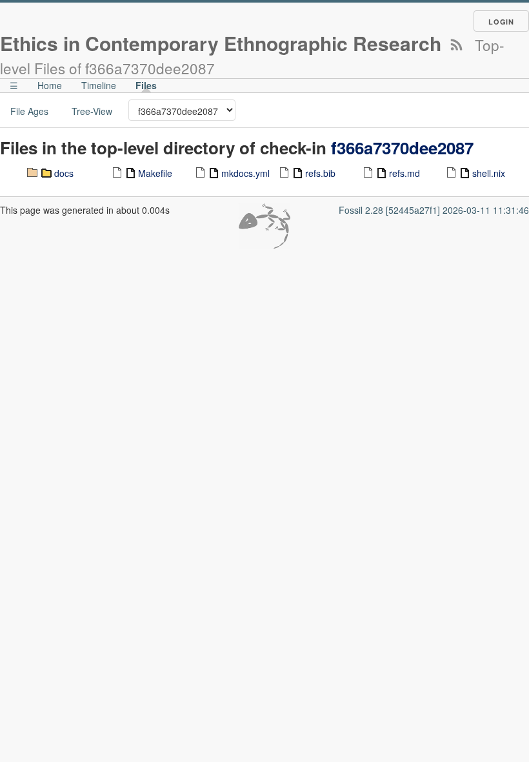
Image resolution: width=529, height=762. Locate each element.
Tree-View (92, 111)
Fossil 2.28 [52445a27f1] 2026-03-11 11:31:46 (434, 209)
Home (49, 85)
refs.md (404, 173)
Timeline (98, 85)
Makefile (155, 173)
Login (501, 21)
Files (146, 85)
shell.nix (488, 173)
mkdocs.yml (245, 173)
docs (64, 173)
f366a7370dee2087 (402, 148)
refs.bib (320, 173)
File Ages (29, 111)
